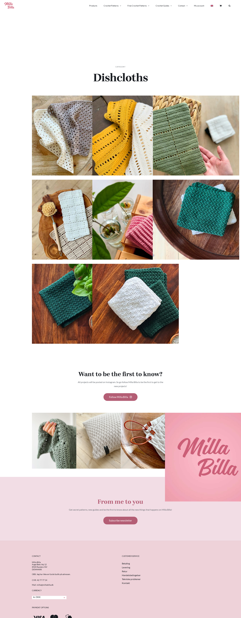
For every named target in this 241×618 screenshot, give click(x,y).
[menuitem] (212, 5)
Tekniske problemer (131, 579)
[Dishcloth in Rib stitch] (135, 229)
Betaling (126, 563)
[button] (229, 5)
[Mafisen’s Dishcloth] (75, 145)
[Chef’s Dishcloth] (75, 229)
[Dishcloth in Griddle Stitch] (75, 313)
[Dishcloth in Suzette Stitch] (196, 229)
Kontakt (126, 583)
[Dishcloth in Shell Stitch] (135, 313)
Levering (126, 567)
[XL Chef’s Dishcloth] (196, 145)
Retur (124, 571)
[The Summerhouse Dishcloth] (135, 145)
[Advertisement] (120, 32)
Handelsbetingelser (131, 575)
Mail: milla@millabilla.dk (42, 585)
